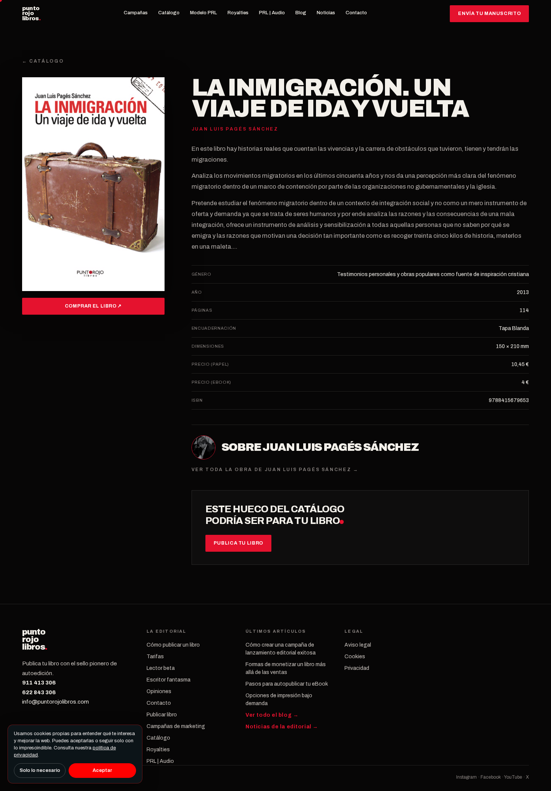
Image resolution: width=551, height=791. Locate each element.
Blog (300, 12)
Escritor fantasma (168, 680)
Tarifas (155, 656)
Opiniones (159, 691)
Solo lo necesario (39, 770)
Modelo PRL (203, 12)
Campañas (136, 12)
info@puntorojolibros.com (55, 702)
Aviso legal (357, 645)
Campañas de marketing (176, 726)
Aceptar (102, 770)
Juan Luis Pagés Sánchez (340, 447)
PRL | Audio (272, 12)
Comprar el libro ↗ (93, 306)
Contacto (356, 12)
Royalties (238, 12)
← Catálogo (43, 61)
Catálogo (169, 12)
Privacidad (356, 668)
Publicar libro (162, 714)
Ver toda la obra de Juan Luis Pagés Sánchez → (275, 469)
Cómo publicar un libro (173, 645)
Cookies (354, 656)
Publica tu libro (238, 543)
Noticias (326, 12)
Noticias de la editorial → (282, 726)
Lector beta (161, 668)
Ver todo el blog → (272, 715)
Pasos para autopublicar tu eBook (287, 684)
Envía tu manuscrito (489, 13)
